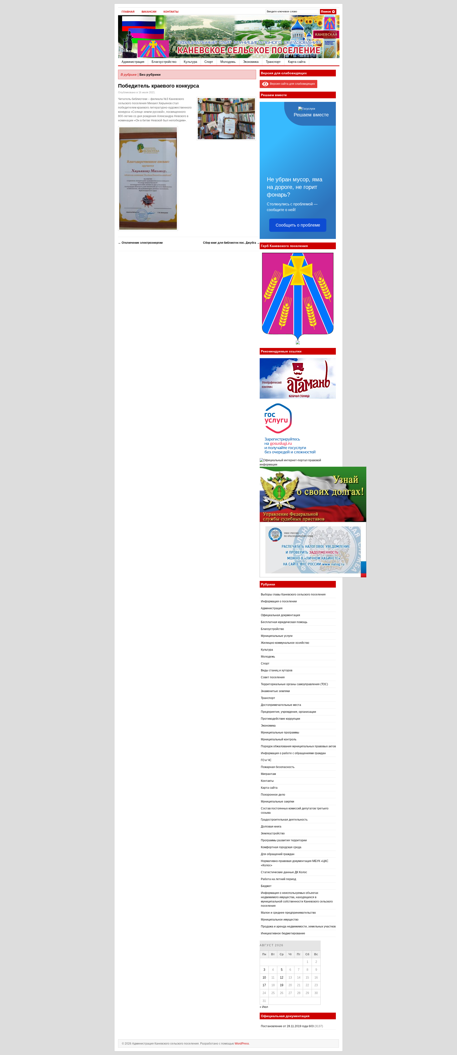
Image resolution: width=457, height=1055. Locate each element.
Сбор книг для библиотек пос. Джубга (231, 242)
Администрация (133, 62)
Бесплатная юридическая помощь (284, 622)
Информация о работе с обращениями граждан (293, 753)
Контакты (171, 11)
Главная (128, 11)
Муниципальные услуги (277, 636)
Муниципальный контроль (278, 739)
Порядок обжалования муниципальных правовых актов (298, 746)
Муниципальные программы (280, 732)
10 (264, 977)
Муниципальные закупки (277, 801)
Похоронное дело (273, 794)
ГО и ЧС (266, 760)
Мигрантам (268, 774)
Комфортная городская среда (281, 847)
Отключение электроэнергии (140, 242)
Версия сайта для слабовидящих (291, 83)
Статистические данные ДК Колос (284, 872)
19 (281, 985)
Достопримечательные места (281, 705)
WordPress (242, 1043)
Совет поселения (273, 677)
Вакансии (149, 11)
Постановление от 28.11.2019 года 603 (287, 1026)
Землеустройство (273, 833)
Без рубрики (150, 74)
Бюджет (266, 886)
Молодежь (228, 62)
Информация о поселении (279, 601)
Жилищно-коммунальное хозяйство (285, 642)
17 (264, 985)
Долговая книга (271, 826)
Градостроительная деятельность (284, 819)
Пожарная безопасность (277, 767)
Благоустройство (164, 62)
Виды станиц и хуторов (276, 670)
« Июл (264, 1007)
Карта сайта (296, 62)
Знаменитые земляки (275, 691)
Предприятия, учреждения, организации (288, 711)
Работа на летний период (278, 879)
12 (281, 977)
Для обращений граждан (277, 854)
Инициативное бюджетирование (283, 933)
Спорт (208, 62)
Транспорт (273, 62)
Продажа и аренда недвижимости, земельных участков (298, 926)
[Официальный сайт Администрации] (228, 57)
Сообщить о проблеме (298, 225)
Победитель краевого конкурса (158, 86)
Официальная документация (280, 615)
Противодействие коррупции (280, 718)
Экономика (250, 62)
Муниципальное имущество (279, 919)
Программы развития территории (284, 840)
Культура (190, 62)
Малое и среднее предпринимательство (288, 912)
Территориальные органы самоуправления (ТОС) (294, 684)
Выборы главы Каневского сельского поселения (293, 594)
